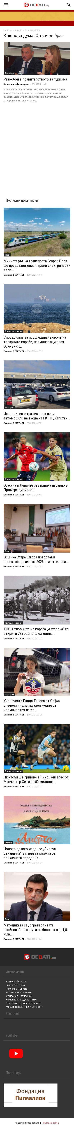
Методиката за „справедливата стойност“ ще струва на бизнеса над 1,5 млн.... (35, 929)
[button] (6, 5)
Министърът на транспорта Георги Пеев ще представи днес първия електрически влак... (37, 265)
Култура (8, 842)
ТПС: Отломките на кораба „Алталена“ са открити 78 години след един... (36, 631)
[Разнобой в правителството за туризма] (37, 58)
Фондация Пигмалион (19, 996)
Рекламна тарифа (16, 988)
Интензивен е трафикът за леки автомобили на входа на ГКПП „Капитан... (37, 416)
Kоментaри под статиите (21, 999)
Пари (7, 255)
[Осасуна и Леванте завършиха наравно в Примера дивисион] (37, 456)
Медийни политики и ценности (24, 1006)
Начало (8, 30)
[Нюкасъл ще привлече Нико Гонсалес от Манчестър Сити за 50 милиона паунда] (37, 748)
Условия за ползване (19, 992)
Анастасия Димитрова (16, 84)
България (9, 73)
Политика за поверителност (23, 1003)
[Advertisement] (37, 145)
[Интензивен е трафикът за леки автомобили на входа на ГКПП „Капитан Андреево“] (37, 384)
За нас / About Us (16, 981)
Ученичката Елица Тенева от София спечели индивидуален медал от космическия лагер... (32, 705)
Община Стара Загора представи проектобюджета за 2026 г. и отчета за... (36, 559)
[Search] (69, 5)
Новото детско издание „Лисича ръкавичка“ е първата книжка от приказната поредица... (30, 853)
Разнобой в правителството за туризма (35, 79)
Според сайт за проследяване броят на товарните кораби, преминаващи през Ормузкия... (35, 342)
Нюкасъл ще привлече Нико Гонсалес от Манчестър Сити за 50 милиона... (36, 779)
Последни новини (13, 331)
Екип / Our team (15, 985)
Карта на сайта (51, 1122)
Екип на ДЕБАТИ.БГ (14, 274)
